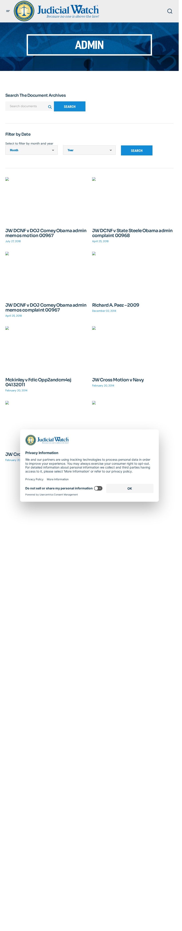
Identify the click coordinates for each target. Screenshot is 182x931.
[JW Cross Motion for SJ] (46, 424)
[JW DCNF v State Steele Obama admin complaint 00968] (133, 200)
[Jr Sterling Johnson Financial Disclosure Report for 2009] (133, 424)
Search (69, 107)
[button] (8, 11)
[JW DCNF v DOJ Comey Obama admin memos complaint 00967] (46, 275)
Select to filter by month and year (29, 143)
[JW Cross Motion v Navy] (133, 349)
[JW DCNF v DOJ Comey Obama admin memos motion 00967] (46, 200)
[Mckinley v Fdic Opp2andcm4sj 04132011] (46, 349)
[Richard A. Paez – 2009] (133, 275)
